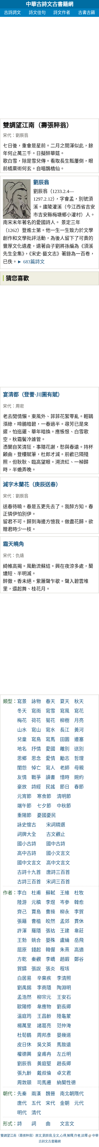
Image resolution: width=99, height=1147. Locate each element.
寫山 (36, 730)
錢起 (36, 949)
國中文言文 (29, 862)
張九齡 (24, 1073)
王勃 (22, 940)
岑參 (64, 902)
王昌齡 (44, 1016)
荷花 (36, 720)
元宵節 (24, 796)
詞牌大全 (26, 834)
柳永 (64, 911)
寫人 (50, 768)
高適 (79, 949)
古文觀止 (55, 834)
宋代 (7, 135)
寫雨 (36, 711)
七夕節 (44, 806)
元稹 (36, 902)
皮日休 (24, 1044)
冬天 (22, 711)
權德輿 (24, 1054)
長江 (64, 730)
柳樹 (64, 720)
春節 (79, 787)
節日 (64, 787)
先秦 (22, 1093)
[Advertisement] (49, 66)
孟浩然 (24, 997)
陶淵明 (64, 987)
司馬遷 (44, 1082)
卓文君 (64, 1073)
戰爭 (36, 777)
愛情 (50, 758)
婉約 (79, 777)
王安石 (64, 997)
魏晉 (50, 1093)
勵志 (64, 758)
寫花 (79, 711)
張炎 (50, 968)
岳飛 (79, 940)
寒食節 (44, 796)
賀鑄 (22, 968)
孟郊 (64, 921)
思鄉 (22, 758)
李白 (22, 893)
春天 (50, 701)
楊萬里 (24, 1025)
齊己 (22, 911)
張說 (36, 968)
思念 (36, 758)
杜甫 (36, 893)
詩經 (36, 787)
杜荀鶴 (24, 1035)
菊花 (50, 720)
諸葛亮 (44, 1025)
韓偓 (50, 949)
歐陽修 (24, 1006)
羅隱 (36, 930)
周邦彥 (44, 1035)
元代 (79, 1103)
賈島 (36, 911)
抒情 (36, 749)
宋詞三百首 (58, 881)
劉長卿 (64, 1006)
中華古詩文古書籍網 (49, 4)
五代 (36, 1103)
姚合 (36, 940)
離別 (64, 749)
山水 (22, 730)
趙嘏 (64, 959)
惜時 (64, 777)
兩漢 (36, 1093)
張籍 (22, 921)
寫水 (50, 730)
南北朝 (67, 1093)
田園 (64, 739)
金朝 (64, 1103)
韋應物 (44, 1006)
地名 (22, 749)
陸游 (22, 902)
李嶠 (50, 959)
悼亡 (36, 768)
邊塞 (79, 739)
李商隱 (44, 987)
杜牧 (79, 893)
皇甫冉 (44, 1054)
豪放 (22, 787)
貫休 (79, 921)
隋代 (79, 1093)
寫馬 (50, 739)
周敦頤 (24, 1082)
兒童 (22, 739)
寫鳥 (36, 739)
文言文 (67, 1123)
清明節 (64, 796)
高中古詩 (26, 853)
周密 (20, 406)
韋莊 (79, 930)
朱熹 (64, 949)
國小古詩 (26, 843)
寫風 (64, 711)
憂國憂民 (46, 815)
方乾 (22, 959)
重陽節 (24, 815)
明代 (22, 1112)
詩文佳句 (37, 12)
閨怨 (22, 768)
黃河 (79, 730)
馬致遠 (64, 1044)
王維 (64, 893)
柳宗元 (44, 997)
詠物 (36, 701)
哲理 (79, 758)
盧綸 (64, 940)
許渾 (22, 930)
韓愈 (79, 902)
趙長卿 (64, 1063)
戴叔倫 (44, 1073)
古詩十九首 (29, 872)
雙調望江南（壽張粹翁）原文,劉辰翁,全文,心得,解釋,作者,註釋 (44, 1136)
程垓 (64, 968)
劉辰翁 (22, 135)
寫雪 (50, 711)
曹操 (50, 911)
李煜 (50, 902)
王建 (64, 930)
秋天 (79, 701)
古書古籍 (86, 12)
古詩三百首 (29, 881)
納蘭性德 (66, 1082)
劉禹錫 (24, 987)
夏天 (64, 701)
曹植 (36, 921)
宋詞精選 (55, 824)
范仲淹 (64, 1025)
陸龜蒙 (64, 1016)
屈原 (22, 949)
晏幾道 (64, 1035)
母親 (79, 768)
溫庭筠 (24, 1016)
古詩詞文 (12, 12)
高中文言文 (58, 862)
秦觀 (36, 959)
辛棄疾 (44, 978)
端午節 (24, 806)
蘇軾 (50, 893)
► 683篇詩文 (31, 261)
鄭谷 (79, 959)
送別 (79, 749)
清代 (36, 1112)
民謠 (50, 787)
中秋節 (64, 806)
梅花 (22, 720)
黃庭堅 (44, 1063)
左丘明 (64, 1054)
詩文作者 (61, 12)
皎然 (50, 921)
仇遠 (20, 555)
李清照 (64, 978)
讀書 (50, 777)
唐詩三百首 (58, 872)
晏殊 (50, 940)
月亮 (79, 720)
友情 (22, 777)
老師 (64, 768)
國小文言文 (58, 853)
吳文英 (44, 1044)
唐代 (22, 1103)
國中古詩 (55, 843)
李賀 (79, 911)
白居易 (24, 978)
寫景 (22, 701)
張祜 (50, 930)
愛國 (50, 749)
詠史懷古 (26, 824)
